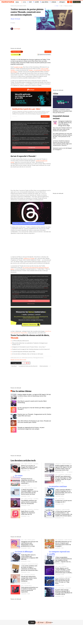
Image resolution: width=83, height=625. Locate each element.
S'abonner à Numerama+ (30, 324)
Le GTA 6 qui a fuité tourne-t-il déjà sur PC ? (63, 501)
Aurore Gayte (17, 28)
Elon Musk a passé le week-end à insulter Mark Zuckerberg (32, 401)
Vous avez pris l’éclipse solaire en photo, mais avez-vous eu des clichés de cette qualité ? (62, 129)
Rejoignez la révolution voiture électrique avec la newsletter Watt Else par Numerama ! (62, 111)
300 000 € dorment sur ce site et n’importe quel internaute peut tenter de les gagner (63, 544)
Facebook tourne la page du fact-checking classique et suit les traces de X (31, 349)
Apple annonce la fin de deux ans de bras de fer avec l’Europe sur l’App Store (62, 581)
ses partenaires (15, 140)
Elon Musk (14, 366)
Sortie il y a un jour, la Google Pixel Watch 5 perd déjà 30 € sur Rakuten (29, 467)
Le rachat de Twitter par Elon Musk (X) (28, 366)
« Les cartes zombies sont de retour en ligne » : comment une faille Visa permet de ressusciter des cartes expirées (29, 568)
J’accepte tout (31, 147)
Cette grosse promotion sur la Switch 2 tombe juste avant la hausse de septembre (29, 590)
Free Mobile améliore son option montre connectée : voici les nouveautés (29, 502)
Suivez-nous (48, 51)
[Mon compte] (68, 2)
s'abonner (77, 2)
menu (17, 2)
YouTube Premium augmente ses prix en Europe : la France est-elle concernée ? (29, 481)
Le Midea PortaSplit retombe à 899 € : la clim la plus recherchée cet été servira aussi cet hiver (29, 492)
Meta (51, 366)
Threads (14, 338)
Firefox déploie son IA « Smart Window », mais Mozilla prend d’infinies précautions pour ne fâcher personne (63, 570)
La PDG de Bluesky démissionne (20, 340)
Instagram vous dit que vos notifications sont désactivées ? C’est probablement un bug (29, 544)
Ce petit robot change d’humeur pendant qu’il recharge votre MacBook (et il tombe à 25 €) (63, 592)
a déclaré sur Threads (28, 258)
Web (61, 5)
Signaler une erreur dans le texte (18, 359)
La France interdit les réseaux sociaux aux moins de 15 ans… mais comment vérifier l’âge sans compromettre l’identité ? (62, 143)
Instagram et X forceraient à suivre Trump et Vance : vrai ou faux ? (29, 347)
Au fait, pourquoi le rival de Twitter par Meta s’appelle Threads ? (34, 408)
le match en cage (18, 67)
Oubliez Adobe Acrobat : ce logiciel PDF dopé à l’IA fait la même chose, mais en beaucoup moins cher (34, 395)
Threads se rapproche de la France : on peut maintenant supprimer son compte (31, 428)
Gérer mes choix (31, 150)
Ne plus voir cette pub (16, 48)
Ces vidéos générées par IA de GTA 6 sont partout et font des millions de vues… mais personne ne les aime (62, 136)
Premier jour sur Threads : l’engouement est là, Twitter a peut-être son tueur (34, 415)
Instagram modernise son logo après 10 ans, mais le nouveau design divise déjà (65, 123)
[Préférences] (71, 2)
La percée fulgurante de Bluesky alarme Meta (23, 351)
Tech (57, 5)
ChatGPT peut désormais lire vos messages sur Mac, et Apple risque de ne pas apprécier (63, 479)
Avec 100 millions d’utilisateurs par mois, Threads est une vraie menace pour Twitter (34, 421)
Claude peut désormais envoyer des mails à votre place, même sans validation (29, 579)
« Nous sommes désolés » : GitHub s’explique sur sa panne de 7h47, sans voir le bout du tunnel (63, 492)
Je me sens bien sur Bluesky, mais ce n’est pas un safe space (27, 354)
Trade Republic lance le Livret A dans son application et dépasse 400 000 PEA (29, 557)
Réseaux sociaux (68, 5)
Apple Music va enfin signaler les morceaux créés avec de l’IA (28, 513)
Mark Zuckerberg (44, 366)
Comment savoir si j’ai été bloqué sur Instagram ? (62, 148)
